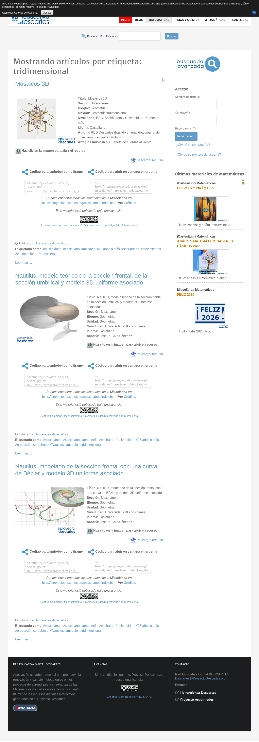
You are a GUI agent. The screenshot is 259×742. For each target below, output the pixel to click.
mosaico (89, 249)
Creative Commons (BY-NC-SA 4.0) (129, 696)
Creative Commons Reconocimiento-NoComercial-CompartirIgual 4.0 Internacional (89, 225)
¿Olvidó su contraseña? (193, 144)
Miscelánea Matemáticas (52, 243)
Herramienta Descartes (197, 693)
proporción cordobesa (32, 444)
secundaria (131, 249)
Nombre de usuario (187, 96)
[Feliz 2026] (210, 315)
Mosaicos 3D (32, 84)
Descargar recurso (149, 160)
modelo (72, 444)
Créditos (130, 203)
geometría (90, 440)
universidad (126, 440)
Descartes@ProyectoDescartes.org (200, 678)
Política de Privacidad (47, 6)
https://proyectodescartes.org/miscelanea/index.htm (78, 203)
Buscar (171, 36)
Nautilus (58, 444)
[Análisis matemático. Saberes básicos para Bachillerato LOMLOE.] (210, 262)
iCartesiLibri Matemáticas (196, 183)
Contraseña (182, 112)
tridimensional (27, 254)
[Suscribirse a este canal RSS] (163, 80)
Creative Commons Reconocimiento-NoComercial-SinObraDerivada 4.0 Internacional (89, 415)
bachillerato (49, 254)
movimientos (152, 249)
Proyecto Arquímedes (196, 699)
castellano (72, 249)
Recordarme (183, 128)
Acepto (47, 12)
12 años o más (109, 249)
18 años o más (148, 440)
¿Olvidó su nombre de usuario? (198, 154)
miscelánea (53, 249)
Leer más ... (23, 262)
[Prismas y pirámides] (210, 209)
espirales (107, 440)
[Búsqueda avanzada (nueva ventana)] (198, 64)
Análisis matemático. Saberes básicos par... (205, 244)
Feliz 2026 (185, 294)
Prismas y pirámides (195, 188)
